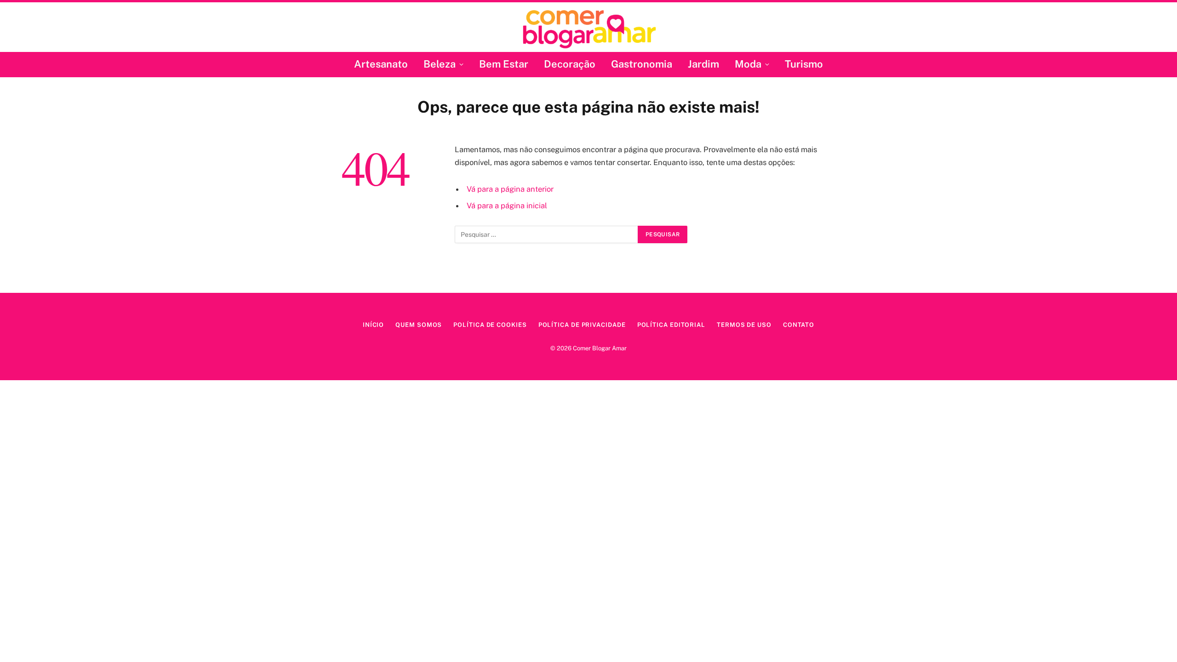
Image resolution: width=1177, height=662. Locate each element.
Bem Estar (503, 64)
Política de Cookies (489, 324)
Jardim (703, 64)
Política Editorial (671, 324)
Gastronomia (641, 64)
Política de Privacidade (582, 324)
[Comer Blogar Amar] (588, 28)
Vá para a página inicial (507, 205)
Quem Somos (418, 324)
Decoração (569, 64)
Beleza (439, 64)
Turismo (804, 64)
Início (373, 324)
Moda (748, 64)
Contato (798, 324)
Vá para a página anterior (510, 189)
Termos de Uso (744, 324)
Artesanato (381, 64)
